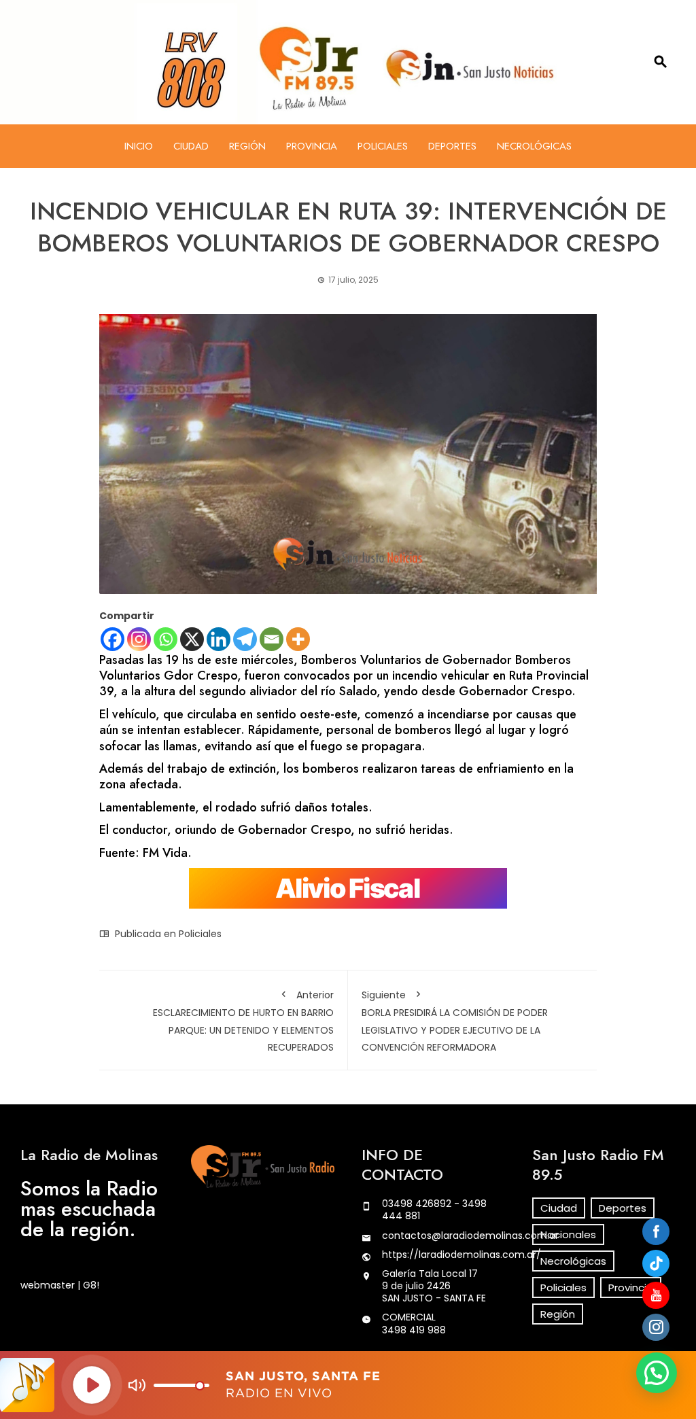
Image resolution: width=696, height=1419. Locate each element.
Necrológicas (534, 146)
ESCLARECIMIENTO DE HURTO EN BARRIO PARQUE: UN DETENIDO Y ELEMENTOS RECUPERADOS (243, 1021)
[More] (298, 639)
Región (247, 146)
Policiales (383, 146)
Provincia (311, 146)
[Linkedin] (218, 639)
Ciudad (191, 146)
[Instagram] (139, 639)
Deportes (452, 146)
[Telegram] (245, 639)
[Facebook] (112, 639)
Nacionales (568, 1234)
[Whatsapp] (165, 639)
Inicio (138, 146)
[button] (656, 1372)
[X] (192, 639)
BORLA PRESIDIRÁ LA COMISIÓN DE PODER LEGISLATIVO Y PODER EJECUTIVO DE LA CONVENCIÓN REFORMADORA (455, 1021)
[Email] (271, 639)
